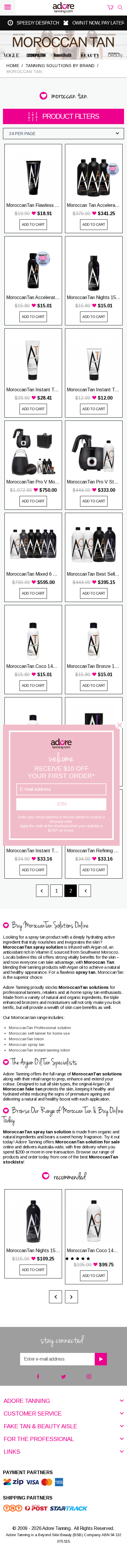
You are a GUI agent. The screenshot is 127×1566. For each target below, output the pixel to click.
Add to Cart (33, 225)
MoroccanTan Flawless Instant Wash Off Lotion (33, 205)
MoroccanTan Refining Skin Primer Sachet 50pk (94, 850)
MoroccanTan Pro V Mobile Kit (33, 481)
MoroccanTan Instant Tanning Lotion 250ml (33, 389)
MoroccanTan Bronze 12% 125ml (94, 666)
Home (12, 65)
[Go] (101, 1359)
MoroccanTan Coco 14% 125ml (33, 666)
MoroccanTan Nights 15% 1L (33, 1250)
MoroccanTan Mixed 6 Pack (33, 574)
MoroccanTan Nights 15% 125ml (94, 297)
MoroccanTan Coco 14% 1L (94, 1250)
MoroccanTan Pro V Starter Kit (94, 481)
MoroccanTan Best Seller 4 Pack (94, 574)
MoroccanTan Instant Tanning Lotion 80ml (94, 389)
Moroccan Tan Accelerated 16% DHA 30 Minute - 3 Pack (94, 205)
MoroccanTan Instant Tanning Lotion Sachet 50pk (33, 850)
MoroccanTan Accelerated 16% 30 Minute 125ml (33, 297)
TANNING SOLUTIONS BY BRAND (60, 65)
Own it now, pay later (98, 22)
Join (61, 803)
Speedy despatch (38, 22)
